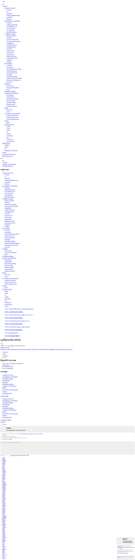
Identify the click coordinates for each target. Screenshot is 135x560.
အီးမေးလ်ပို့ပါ (2, 421)
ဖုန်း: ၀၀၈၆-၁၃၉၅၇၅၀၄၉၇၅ (8, 368)
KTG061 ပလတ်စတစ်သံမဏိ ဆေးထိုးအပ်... (14, 311)
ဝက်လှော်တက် (9, 48)
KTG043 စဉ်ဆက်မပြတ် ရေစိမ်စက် (12, 335)
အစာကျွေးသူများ (10, 67)
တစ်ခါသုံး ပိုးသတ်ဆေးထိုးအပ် (12, 115)
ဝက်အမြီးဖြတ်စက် (10, 43)
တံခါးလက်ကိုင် (9, 109)
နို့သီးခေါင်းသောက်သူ (36, 349)
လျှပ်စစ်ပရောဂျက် (10, 52)
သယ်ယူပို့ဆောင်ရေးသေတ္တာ (10, 235)
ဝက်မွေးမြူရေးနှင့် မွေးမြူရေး (8, 198)
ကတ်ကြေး (9, 133)
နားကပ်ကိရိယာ (9, 17)
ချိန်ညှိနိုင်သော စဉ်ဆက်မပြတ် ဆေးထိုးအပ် (58, 349)
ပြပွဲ (5, 148)
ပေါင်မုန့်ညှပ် (9, 61)
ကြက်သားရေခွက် (69, 349)
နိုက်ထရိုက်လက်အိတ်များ (11, 102)
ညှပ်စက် (8, 89)
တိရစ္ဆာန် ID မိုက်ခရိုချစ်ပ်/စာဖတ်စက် (13, 15)
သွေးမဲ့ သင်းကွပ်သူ (10, 85)
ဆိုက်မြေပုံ (2, 347)
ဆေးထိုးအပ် (9, 9)
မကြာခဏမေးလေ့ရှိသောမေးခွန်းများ (9, 154)
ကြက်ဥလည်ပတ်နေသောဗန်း (12, 72)
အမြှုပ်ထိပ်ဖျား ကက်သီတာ (12, 56)
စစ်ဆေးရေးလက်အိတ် (11, 104)
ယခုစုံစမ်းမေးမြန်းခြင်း (4, 396)
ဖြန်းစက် (8, 122)
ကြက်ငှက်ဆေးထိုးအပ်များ (45, 349)
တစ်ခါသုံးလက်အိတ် (10, 96)
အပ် (7, 11)
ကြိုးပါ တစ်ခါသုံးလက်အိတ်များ (12, 98)
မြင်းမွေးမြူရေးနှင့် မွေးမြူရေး (10, 91)
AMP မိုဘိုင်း (7, 347)
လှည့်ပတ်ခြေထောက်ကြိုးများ (12, 76)
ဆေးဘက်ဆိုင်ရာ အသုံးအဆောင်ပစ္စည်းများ (12, 113)
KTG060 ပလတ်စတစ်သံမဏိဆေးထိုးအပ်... (14, 323)
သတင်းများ (5, 152)
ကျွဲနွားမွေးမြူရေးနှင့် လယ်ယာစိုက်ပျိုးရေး (10, 185)
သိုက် (8, 137)
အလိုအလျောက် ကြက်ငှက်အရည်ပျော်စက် (14, 78)
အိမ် (3, 4)
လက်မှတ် (6, 146)
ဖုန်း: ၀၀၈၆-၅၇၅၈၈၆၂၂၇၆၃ (8, 366)
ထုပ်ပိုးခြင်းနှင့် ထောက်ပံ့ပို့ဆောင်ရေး (11, 150)
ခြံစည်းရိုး (4, 272)
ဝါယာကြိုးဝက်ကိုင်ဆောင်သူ (12, 45)
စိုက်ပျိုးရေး (5, 285)
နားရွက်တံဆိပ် (9, 13)
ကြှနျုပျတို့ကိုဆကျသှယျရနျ (8, 156)
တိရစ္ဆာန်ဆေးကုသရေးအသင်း (10, 8)
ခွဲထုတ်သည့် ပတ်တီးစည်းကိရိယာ (13, 39)
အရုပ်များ (8, 126)
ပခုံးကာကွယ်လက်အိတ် (11, 100)
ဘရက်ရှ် (8, 130)
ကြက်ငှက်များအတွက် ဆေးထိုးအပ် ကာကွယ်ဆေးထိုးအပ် (21, 349)
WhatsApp (4, 424)
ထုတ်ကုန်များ (5, 6)
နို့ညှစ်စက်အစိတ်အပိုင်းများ (12, 32)
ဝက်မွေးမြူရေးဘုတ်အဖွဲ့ (11, 46)
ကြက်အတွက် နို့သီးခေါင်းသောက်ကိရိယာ (14, 69)
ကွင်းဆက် (8, 128)
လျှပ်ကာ (8, 111)
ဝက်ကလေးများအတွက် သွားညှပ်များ (13, 41)
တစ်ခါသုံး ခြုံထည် (10, 95)
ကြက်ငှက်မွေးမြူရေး (8, 63)
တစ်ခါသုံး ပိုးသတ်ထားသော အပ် (13, 117)
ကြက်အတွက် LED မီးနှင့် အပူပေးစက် (13, 80)
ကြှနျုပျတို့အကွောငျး (6, 143)
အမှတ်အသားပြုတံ (10, 54)
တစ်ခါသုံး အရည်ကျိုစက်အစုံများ (13, 119)
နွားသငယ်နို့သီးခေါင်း (10, 30)
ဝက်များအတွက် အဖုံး (11, 50)
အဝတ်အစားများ (10, 135)
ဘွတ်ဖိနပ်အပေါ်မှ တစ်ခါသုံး (12, 106)
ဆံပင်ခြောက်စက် (10, 139)
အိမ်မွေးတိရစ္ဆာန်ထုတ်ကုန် (9, 124)
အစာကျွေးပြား (9, 74)
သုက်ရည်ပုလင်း (10, 59)
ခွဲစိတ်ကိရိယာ (9, 19)
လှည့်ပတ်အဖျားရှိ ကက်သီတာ (10, 222)
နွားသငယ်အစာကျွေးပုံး (11, 28)
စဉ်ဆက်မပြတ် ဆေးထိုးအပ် (5, 349)
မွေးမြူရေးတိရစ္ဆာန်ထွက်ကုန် (12, 24)
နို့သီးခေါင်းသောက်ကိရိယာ (11, 35)
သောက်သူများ (9, 65)
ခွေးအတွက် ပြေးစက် (10, 141)
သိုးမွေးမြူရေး (5, 248)
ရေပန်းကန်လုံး (9, 22)
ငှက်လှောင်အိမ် (9, 82)
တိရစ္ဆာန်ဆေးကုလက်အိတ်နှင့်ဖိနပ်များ (11, 93)
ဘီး (7, 132)
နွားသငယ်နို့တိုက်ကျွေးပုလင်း (12, 26)
